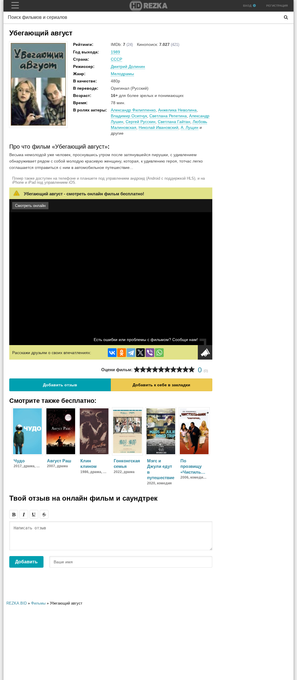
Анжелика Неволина (177, 110)
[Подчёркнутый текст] (34, 514)
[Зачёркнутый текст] (44, 514)
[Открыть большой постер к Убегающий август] (38, 124)
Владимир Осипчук (129, 115)
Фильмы (38, 603)
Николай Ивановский (158, 127)
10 (192, 370)
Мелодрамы (122, 73)
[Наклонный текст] (23, 514)
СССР (116, 59)
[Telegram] (131, 352)
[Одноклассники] (121, 352)
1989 (115, 52)
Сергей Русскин (140, 121)
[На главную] (148, 6)
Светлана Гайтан (174, 121)
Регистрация (277, 5)
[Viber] (150, 352)
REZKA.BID (16, 603)
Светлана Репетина (168, 115)
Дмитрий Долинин (128, 66)
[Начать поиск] (286, 17)
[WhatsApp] (159, 352)
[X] (140, 352)
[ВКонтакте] (112, 352)
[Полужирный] (13, 514)
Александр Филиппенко (133, 110)
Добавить (26, 561)
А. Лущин (189, 127)
